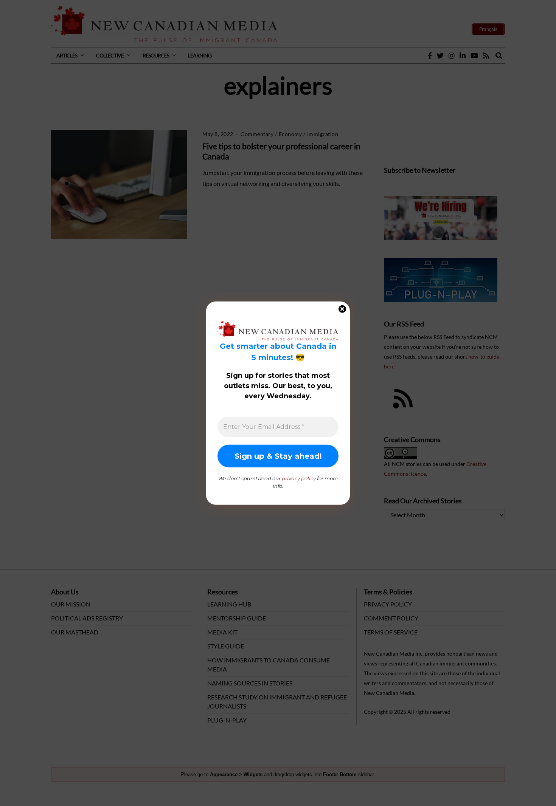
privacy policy (299, 478)
